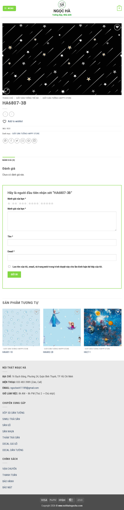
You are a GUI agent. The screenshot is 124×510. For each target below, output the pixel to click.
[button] (9, 8)
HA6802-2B (48, 352)
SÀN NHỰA (8, 431)
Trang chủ (7, 98)
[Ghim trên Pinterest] (28, 140)
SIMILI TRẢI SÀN (11, 419)
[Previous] (2, 334)
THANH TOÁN (9, 475)
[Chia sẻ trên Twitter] (17, 140)
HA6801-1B (7, 352)
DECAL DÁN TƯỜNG (12, 450)
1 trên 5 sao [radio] (8, 203)
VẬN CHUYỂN (9, 468)
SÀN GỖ (6, 425)
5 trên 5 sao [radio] (46, 203)
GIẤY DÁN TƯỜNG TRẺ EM (27, 98)
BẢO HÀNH (8, 481)
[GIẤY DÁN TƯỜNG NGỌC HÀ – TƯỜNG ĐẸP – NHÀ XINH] (62, 8)
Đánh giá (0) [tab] (8, 160)
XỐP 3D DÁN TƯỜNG (13, 412)
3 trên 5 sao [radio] (22, 203)
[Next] (121, 334)
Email (11, 251)
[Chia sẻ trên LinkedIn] (34, 140)
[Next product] (5, 114)
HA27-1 (87, 352)
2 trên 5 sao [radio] (14, 203)
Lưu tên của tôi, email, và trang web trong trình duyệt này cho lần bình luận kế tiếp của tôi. (58, 266)
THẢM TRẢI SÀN (11, 437)
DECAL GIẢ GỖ (9, 443)
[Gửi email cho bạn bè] (23, 140)
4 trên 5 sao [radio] (33, 203)
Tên (10, 236)
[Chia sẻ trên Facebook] (11, 140)
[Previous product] (11, 114)
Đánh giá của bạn (17, 198)
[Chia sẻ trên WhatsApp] (5, 140)
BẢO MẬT (7, 487)
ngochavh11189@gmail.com (24, 387)
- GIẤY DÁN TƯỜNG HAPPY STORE (56, 98)
